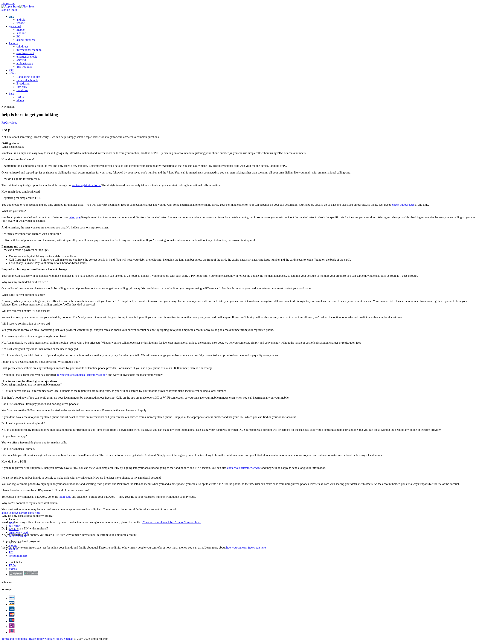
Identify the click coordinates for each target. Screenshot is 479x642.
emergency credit (26, 56)
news (15, 512)
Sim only (21, 86)
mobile (20, 29)
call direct (22, 46)
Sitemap (68, 638)
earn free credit (25, 53)
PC (18, 36)
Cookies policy (54, 638)
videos (20, 100)
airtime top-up (24, 63)
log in (14, 9)
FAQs (20, 97)
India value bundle (27, 80)
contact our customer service (244, 467)
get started (15, 26)
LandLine (22, 90)
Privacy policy (36, 638)
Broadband (23, 83)
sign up (5, 9)
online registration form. (86, 185)
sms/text (21, 60)
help (11, 93)
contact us (34, 512)
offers (12, 73)
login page (65, 496)
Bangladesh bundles (28, 76)
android (20, 19)
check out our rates (403, 204)
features (13, 43)
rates (11, 70)
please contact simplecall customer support (82, 374)
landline (21, 33)
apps (11, 16)
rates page (74, 217)
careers (23, 512)
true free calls (24, 66)
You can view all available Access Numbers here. (171, 522)
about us (6, 512)
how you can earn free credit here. (246, 547)
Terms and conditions (14, 638)
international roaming (29, 49)
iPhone (20, 22)
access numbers (25, 39)
